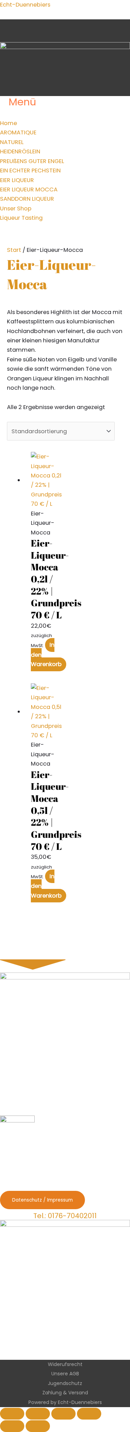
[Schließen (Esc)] (89, 1414)
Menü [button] (22, 102)
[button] (5, 114)
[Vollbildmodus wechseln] (38, 1414)
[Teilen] (63, 1414)
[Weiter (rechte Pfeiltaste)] (38, 1426)
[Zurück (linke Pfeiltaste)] (12, 1426)
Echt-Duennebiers (25, 5)
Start (14, 250)
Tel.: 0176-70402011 (65, 1216)
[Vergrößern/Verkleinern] (12, 1414)
